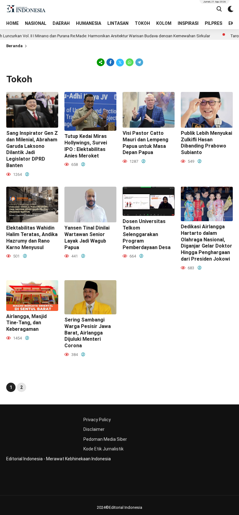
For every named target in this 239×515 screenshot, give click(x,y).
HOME (12, 23)
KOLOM (163, 23)
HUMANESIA (88, 23)
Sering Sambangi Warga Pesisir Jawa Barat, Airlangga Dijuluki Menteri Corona (87, 333)
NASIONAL (35, 23)
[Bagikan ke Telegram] (138, 62)
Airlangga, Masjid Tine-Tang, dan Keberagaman (26, 322)
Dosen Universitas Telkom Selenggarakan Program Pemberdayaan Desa (147, 234)
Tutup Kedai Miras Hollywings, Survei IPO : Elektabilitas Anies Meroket (85, 145)
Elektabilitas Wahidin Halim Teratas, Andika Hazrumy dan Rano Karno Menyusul (32, 237)
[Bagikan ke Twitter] (120, 62)
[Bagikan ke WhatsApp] (129, 62)
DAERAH (61, 23)
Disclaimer (94, 429)
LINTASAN (118, 23)
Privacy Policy (97, 419)
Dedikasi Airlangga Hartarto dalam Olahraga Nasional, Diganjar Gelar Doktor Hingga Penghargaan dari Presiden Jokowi (206, 243)
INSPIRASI (188, 23)
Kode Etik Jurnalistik (103, 448)
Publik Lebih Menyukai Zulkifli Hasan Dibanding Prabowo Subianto (206, 142)
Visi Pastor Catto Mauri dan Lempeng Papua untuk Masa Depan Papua (145, 142)
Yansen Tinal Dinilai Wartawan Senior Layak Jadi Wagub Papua (87, 237)
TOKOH (142, 23)
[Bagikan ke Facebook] (110, 62)
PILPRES (213, 23)
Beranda (14, 45)
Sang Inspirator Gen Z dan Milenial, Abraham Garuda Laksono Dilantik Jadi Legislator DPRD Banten (32, 149)
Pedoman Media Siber (105, 439)
